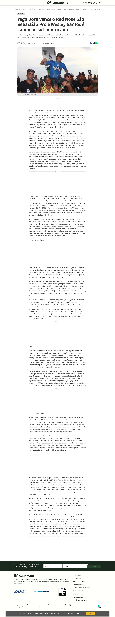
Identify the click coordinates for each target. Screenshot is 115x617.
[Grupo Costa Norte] (41, 591)
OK (90, 613)
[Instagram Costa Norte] (91, 2)
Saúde (85, 9)
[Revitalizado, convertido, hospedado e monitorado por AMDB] (99, 606)
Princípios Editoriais (78, 584)
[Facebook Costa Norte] (84, 2)
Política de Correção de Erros (81, 588)
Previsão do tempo (32, 9)
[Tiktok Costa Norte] (94, 2)
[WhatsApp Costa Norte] (96, 2)
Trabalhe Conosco (78, 594)
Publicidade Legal (78, 597)
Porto (64, 9)
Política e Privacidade (79, 581)
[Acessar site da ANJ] (20, 591)
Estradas (41, 9)
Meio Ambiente (56, 9)
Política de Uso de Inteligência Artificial (84, 591)
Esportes (78, 9)
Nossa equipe (77, 578)
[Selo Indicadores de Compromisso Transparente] (62, 591)
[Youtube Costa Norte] (89, 2)
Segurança (71, 9)
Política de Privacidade (50, 613)
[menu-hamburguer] (15, 2)
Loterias (97, 9)
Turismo (91, 9)
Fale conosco (77, 575)
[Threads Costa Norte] (86, 2)
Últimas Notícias (20, 9)
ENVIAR (94, 566)
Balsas (48, 9)
